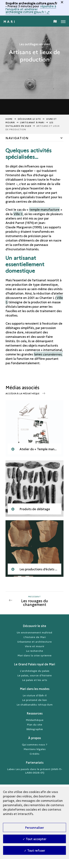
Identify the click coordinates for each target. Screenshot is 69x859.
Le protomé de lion (34, 700)
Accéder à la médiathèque (23, 393)
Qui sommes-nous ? (34, 744)
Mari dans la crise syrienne (34, 655)
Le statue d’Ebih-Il (35, 695)
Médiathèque (34, 720)
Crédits (34, 753)
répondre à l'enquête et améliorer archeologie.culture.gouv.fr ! (31, 9)
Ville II (18, 214)
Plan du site (34, 724)
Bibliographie (34, 729)
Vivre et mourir (34, 646)
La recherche (34, 651)
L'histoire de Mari (34, 637)
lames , (48, 354)
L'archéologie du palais (34, 670)
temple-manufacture (44, 209)
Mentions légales (35, 749)
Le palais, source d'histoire (34, 675)
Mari (9, 21)
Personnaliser (34, 827)
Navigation (17, 138)
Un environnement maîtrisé (34, 632)
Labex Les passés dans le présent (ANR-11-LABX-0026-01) (34, 770)
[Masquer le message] (62, 2)
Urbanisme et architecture (34, 641)
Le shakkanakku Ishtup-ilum (35, 704)
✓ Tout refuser (34, 850)
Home (9, 119)
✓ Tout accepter (34, 839)
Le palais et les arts (34, 680)
